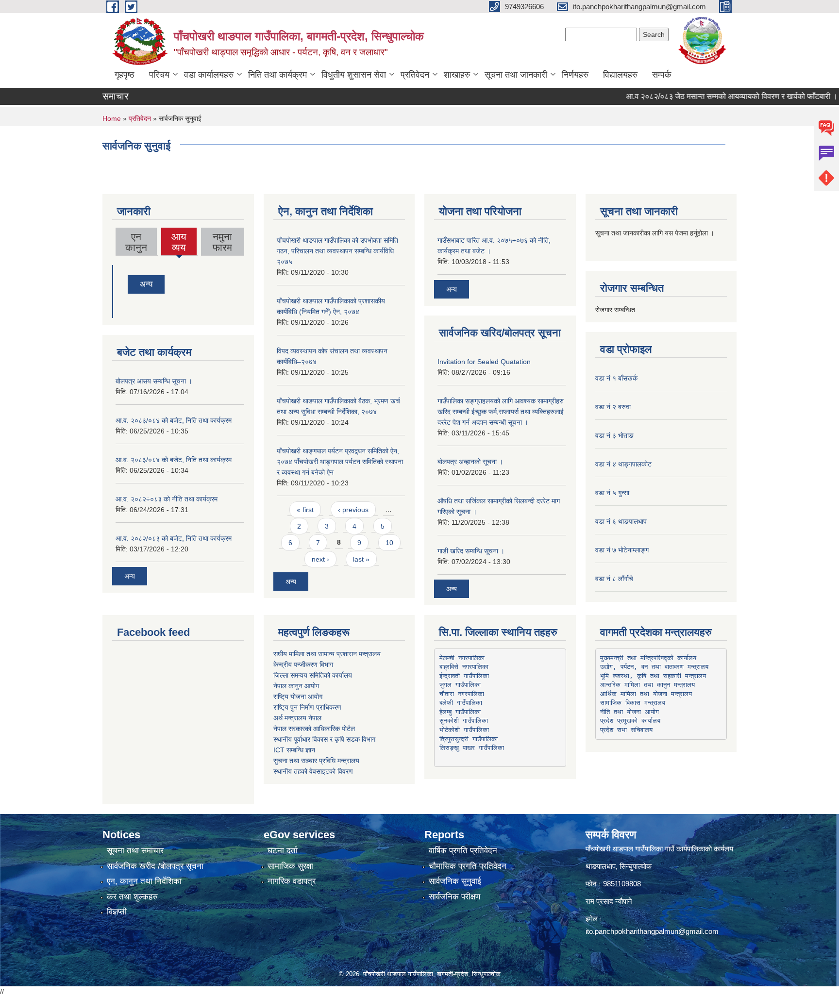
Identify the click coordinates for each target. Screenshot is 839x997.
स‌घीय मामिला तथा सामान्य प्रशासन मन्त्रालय (327, 654)
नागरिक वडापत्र (292, 881)
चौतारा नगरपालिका (461, 694)
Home (111, 118)
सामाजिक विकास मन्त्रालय (632, 702)
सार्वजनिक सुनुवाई (455, 881)
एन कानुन (136, 242)
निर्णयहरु (575, 75)
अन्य (146, 284)
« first (305, 510)
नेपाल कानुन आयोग (296, 686)
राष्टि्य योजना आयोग (297, 696)
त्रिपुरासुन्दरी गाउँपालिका (468, 739)
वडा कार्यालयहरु (209, 75)
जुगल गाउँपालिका (460, 684)
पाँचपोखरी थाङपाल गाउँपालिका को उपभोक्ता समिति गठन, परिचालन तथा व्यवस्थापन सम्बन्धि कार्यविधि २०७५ (337, 251)
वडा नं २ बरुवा (613, 407)
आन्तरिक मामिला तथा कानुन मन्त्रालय (647, 684)
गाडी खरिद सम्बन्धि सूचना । (470, 551)
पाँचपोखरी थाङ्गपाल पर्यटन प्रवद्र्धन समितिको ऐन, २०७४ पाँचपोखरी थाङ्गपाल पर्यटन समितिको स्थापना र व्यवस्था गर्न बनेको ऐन (340, 461)
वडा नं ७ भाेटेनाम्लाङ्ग (622, 550)
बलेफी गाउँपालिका (460, 702)
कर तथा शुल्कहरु (132, 896)
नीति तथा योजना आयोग (629, 711)
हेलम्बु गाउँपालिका (460, 711)
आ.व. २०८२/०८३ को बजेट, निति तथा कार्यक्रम (174, 538)
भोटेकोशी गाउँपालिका (464, 729)
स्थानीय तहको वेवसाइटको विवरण (313, 771)
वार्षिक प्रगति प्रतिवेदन (463, 850)
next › (320, 559)
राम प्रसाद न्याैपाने (609, 901)
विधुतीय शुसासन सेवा (353, 75)
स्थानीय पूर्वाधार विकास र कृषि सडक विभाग (324, 739)
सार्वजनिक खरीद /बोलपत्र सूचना (155, 866)
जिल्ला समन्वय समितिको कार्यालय (312, 675)
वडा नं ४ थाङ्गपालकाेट (623, 464)
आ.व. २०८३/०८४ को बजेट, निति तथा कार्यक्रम (174, 420)
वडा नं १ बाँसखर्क (616, 378)
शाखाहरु (457, 75)
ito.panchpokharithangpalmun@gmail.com (652, 931)
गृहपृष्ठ (124, 75)
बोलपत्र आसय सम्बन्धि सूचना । (154, 381)
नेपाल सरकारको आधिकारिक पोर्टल (314, 728)
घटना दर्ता (283, 850)
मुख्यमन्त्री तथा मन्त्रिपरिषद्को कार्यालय (648, 658)
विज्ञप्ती (117, 911)
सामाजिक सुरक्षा (290, 866)
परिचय (159, 75)
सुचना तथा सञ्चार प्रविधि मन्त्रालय (316, 760)
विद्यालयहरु (620, 75)
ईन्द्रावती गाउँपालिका (464, 676)
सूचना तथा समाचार (135, 850)
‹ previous (353, 510)
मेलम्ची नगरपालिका (462, 658)
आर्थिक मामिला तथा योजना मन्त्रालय (646, 694)
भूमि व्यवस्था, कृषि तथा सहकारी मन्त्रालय (653, 676)
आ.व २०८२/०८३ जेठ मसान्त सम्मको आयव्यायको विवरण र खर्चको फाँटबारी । (713, 96)
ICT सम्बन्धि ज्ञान (294, 750)
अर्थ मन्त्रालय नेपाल (297, 718)
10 (389, 543)
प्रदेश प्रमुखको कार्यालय (630, 720)
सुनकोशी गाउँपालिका (463, 720)
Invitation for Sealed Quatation (484, 362)
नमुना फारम (222, 242)
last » (361, 559)
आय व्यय (179, 243)
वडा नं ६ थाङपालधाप (621, 521)
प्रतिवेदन (415, 75)
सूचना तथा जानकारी (516, 75)
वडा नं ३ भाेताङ (614, 435)
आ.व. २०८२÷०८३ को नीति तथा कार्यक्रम (167, 499)
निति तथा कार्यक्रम (277, 75)
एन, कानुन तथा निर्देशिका (144, 881)
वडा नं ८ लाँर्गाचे (614, 578)
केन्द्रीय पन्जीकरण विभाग (303, 664)
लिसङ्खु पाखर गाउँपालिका (471, 747)
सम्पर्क (661, 75)
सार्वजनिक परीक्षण (454, 896)
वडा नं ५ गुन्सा (612, 493)
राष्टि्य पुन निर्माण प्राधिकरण (307, 707)
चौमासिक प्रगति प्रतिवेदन (467, 866)
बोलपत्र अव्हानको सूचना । (470, 461)
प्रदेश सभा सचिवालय (626, 729)
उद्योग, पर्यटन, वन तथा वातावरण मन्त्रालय (654, 666)
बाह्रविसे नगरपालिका (463, 666)
